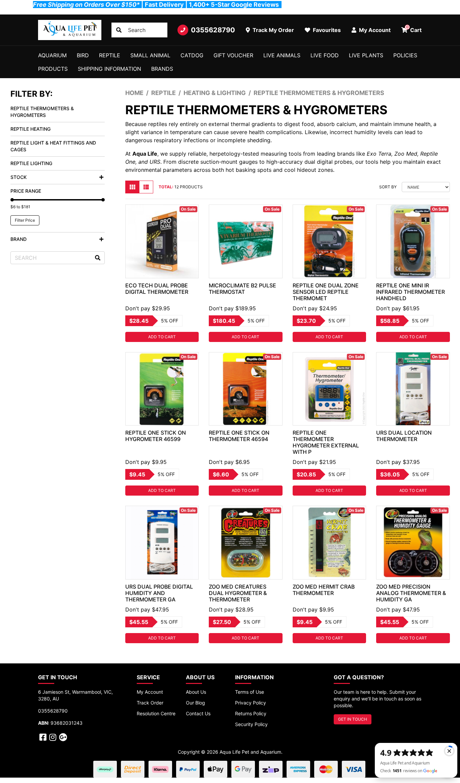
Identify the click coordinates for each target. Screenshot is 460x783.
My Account (150, 692)
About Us (196, 692)
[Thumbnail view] (132, 187)
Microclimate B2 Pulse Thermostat (242, 288)
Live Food (324, 55)
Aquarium (52, 55)
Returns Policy (250, 713)
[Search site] (118, 30)
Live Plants (366, 55)
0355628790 (213, 30)
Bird (83, 55)
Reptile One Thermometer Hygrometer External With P (326, 442)
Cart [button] (414, 29)
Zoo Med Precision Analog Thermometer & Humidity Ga (411, 593)
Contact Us (198, 713)
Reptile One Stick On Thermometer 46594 (239, 435)
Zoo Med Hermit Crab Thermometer (324, 589)
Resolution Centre (156, 713)
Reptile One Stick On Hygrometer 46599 (155, 435)
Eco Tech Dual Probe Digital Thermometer (156, 288)
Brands (162, 68)
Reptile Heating (30, 129)
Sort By (388, 186)
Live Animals (281, 55)
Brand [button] (18, 239)
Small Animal (150, 55)
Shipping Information (109, 68)
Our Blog (195, 703)
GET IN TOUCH (352, 719)
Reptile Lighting (31, 163)
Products (53, 68)
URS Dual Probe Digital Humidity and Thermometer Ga (159, 593)
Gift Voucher (233, 55)
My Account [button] (374, 30)
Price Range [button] (25, 191)
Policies (405, 55)
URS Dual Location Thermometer (404, 435)
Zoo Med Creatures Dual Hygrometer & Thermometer (238, 593)
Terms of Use (249, 692)
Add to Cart (162, 336)
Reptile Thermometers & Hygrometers (42, 111)
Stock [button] (18, 177)
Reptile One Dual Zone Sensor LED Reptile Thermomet (326, 292)
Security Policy (251, 724)
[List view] (146, 187)
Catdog (191, 55)
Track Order (150, 703)
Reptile (109, 55)
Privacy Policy (250, 703)
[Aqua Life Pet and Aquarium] (69, 30)
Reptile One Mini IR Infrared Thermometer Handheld (410, 292)
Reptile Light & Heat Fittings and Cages (53, 146)
